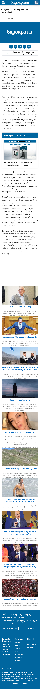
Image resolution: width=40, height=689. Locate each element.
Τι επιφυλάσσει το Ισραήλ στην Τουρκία (20, 599)
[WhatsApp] (24, 47)
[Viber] (20, 47)
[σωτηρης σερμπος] (20, 553)
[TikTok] (34, 629)
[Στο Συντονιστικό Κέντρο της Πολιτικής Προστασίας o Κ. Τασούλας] (20, 295)
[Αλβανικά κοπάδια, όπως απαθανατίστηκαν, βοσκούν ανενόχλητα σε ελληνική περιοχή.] (20, 457)
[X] (15, 47)
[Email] (29, 47)
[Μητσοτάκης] (20, 487)
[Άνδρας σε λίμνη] (20, 388)
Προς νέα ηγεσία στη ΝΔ (20, 400)
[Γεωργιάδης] (20, 325)
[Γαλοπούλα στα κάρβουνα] (20, 588)
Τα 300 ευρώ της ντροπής (20, 307)
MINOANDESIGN (23, 684)
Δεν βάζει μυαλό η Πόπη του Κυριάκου (20, 432)
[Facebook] (11, 47)
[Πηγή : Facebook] (20, 421)
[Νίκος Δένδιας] (20, 520)
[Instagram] (31, 629)
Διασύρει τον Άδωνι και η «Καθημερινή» (20, 337)
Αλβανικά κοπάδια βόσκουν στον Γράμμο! (20, 469)
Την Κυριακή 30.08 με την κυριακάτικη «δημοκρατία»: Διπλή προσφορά (18, 164)
